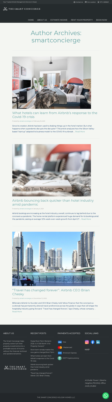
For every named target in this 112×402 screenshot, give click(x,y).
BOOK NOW (101, 20)
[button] (105, 395)
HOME (31, 20)
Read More (80, 132)
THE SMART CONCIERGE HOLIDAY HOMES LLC (56, 397)
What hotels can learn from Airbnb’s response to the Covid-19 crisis (54, 115)
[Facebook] (92, 342)
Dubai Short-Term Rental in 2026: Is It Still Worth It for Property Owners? (41, 343)
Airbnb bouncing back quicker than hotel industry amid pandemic (53, 202)
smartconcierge (25, 121)
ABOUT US (42, 20)
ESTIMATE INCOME (58, 20)
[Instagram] (87, 342)
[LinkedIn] (98, 342)
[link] (56, 83)
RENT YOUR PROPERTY (82, 20)
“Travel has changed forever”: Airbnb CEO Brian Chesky (51, 292)
